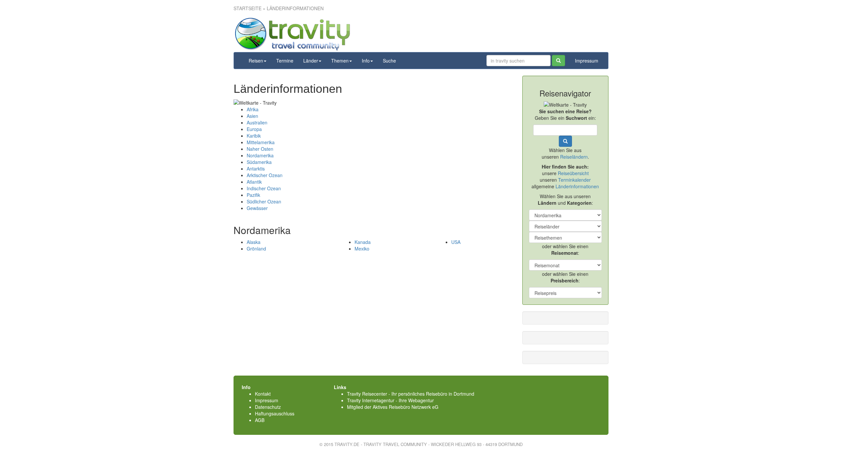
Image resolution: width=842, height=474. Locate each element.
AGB (259, 420)
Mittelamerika (261, 142)
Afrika (253, 109)
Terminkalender (574, 179)
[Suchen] (558, 60)
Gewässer (257, 208)
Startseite (247, 8)
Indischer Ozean (264, 188)
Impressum (586, 60)
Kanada (363, 242)
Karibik (254, 135)
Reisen (256, 60)
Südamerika (259, 162)
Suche (389, 60)
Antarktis (256, 168)
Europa (254, 129)
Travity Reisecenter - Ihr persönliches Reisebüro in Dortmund (410, 393)
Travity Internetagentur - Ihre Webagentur (390, 400)
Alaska (253, 242)
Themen (340, 60)
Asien (252, 116)
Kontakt (263, 393)
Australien (257, 122)
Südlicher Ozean (264, 201)
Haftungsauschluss (274, 413)
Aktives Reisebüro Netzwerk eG (405, 407)
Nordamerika (260, 155)
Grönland (256, 248)
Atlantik (254, 181)
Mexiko (362, 248)
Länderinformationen (577, 186)
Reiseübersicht (573, 173)
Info (366, 60)
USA (455, 242)
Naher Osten (260, 148)
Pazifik (253, 195)
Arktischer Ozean (265, 175)
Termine (284, 60)
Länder (310, 60)
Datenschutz (268, 407)
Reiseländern (574, 156)
